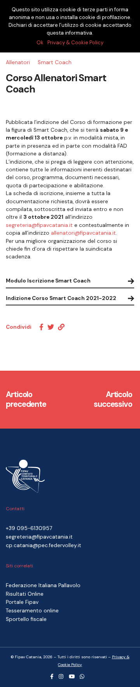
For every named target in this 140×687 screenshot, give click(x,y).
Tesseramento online (32, 610)
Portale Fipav (22, 602)
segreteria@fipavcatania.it (39, 225)
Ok (40, 42)
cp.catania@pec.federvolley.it (43, 545)
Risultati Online (25, 594)
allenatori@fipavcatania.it (83, 233)
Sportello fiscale (26, 619)
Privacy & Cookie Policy (75, 42)
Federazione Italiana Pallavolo (43, 585)
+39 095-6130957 (29, 528)
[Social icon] (52, 677)
